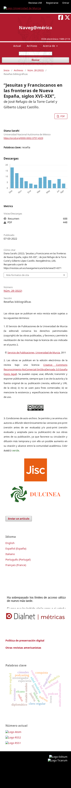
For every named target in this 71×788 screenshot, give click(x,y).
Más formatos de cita (17, 275)
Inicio (6, 70)
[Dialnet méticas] (35, 616)
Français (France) (15, 565)
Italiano (10, 554)
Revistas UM (35, 2)
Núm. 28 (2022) (35, 70)
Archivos (32, 46)
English (10, 543)
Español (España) (15, 548)
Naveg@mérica (35, 27)
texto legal (10, 374)
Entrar (65, 2)
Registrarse (52, 2)
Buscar (36, 60)
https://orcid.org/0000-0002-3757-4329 (23, 138)
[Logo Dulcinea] (35, 493)
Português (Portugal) (18, 559)
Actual (17, 46)
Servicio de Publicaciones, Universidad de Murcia (33, 352)
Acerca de (49, 46)
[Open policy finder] (35, 469)
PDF (62, 116)
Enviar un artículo (18, 518)
